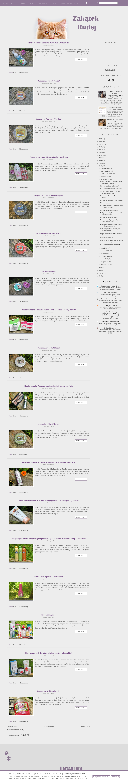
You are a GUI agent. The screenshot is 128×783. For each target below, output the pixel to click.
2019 (100, 158)
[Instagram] (113, 81)
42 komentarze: (23, 721)
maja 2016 (104, 253)
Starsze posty (85, 726)
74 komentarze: (23, 683)
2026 (100, 139)
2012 (100, 276)
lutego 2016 (105, 262)
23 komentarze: (23, 301)
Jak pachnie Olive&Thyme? (48, 424)
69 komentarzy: (24, 606)
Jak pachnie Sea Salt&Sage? (49, 348)
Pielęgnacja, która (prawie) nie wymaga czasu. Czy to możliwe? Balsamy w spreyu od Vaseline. (49, 538)
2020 (101, 155)
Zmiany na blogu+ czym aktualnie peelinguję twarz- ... (111, 225)
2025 (100, 141)
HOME (5, 3)
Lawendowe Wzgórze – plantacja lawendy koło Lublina (110, 308)
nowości (19, 735)
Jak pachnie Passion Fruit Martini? (48, 233)
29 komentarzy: (23, 225)
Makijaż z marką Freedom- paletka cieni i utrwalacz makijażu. (48, 386)
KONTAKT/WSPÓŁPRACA (47, 3)
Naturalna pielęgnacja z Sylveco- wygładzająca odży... (111, 221)
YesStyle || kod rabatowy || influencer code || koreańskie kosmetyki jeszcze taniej (110, 316)
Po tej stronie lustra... (110, 305)
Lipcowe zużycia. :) (48, 615)
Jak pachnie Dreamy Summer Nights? (49, 195)
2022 (100, 149)
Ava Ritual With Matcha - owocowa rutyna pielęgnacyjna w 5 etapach (110, 288)
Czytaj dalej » (81, 59)
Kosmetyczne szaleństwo (110, 299)
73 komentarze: (23, 645)
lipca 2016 (104, 248)
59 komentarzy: (23, 568)
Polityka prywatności (69, 3)
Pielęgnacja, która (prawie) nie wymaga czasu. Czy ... (110, 229)
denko (11, 735)
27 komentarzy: (23, 187)
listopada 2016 (105, 171)
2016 (100, 166)
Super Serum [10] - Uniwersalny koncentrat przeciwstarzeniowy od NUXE (110, 331)
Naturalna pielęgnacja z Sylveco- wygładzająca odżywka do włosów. (49, 462)
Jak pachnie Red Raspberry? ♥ (49, 691)
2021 (100, 152)
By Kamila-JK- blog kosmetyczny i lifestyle (110, 312)
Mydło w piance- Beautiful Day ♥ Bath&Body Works (48, 43)
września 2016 (105, 176)
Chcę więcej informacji (101, 777)
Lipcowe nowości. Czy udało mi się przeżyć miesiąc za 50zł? (48, 653)
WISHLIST (31, 3)
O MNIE (13, 3)
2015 (100, 268)
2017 (100, 163)
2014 (100, 270)
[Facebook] (109, 81)
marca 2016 (104, 259)
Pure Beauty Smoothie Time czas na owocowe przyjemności (110, 301)
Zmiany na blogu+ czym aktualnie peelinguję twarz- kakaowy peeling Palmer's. (49, 500)
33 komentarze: (23, 339)
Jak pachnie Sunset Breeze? (49, 81)
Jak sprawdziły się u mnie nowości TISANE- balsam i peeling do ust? (49, 310)
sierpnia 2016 (105, 179)
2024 (100, 144)
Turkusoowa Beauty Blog (110, 286)
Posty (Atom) (19, 730)
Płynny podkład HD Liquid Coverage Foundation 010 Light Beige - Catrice (115, 94)
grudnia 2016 (105, 168)
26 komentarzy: (23, 263)
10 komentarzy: (23, 111)
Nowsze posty (12, 726)
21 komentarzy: (23, 454)
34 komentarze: (23, 416)
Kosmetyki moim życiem (110, 321)
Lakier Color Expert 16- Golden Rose (48, 577)
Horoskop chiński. (115, 107)
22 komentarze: (23, 73)
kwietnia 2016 (105, 256)
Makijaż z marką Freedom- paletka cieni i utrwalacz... (111, 213)
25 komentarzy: (23, 149)
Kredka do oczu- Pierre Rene (115, 120)
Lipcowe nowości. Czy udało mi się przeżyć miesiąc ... (111, 241)
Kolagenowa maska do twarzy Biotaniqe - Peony (110, 295)
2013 (100, 273)
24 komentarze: (23, 378)
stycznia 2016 (105, 264)
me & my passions (110, 292)
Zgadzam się (116, 777)
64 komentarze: (24, 530)
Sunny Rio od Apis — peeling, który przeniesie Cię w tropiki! (110, 324)
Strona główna (49, 726)
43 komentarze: (23, 492)
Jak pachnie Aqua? (49, 271)
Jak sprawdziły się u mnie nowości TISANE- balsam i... (111, 206)
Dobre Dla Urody (110, 328)
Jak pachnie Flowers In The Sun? (49, 119)
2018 (100, 160)
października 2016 (107, 174)
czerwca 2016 (105, 251)
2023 (100, 147)
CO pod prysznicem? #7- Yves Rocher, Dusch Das (49, 157)
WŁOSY (22, 3)
